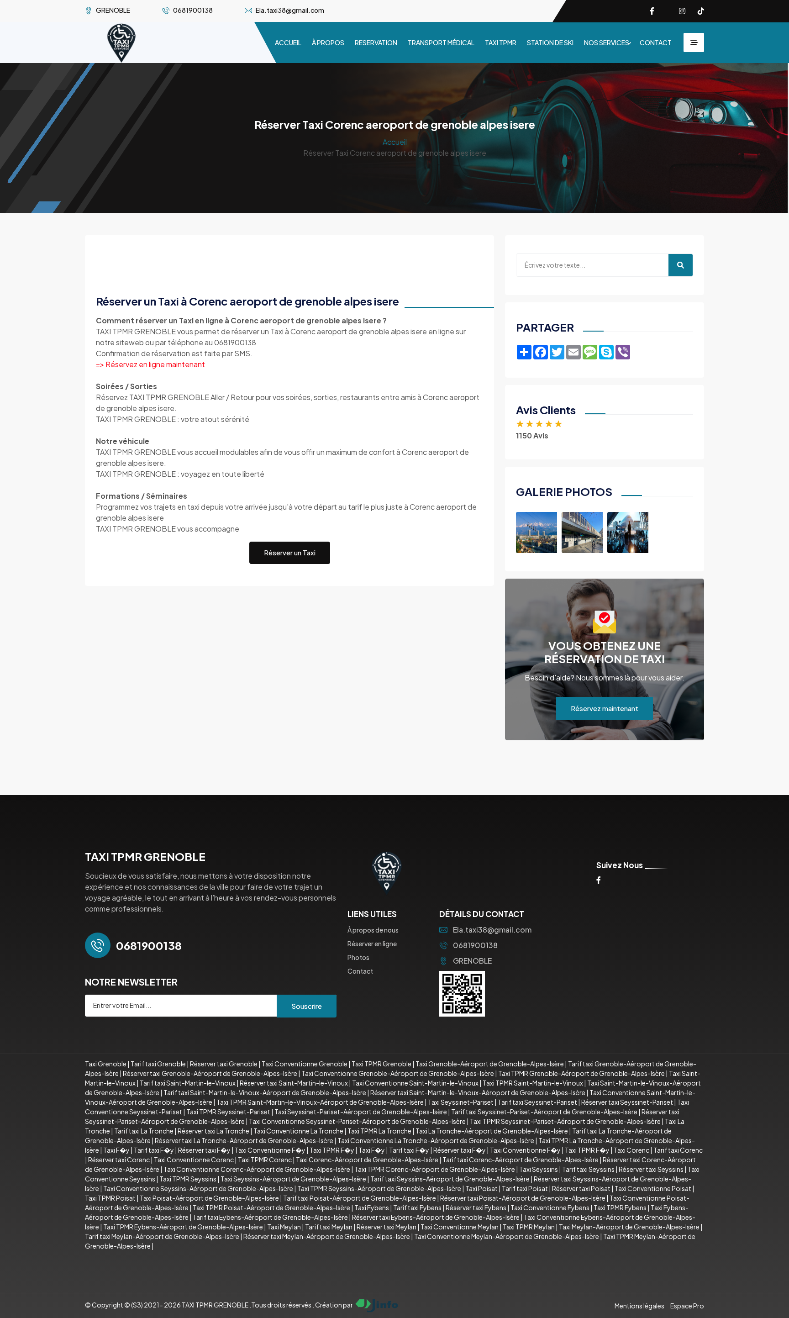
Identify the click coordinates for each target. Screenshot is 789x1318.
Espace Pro (687, 1306)
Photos (358, 957)
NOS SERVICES (606, 42)
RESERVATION (376, 42)
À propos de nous (373, 930)
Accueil (395, 142)
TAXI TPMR (500, 42)
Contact (360, 971)
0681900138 (475, 945)
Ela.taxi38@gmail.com (492, 929)
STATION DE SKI (550, 42)
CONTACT (656, 42)
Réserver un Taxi (290, 552)
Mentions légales (639, 1306)
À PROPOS (328, 42)
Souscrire (306, 1006)
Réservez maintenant (604, 708)
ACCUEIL (288, 42)
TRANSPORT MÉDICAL (441, 42)
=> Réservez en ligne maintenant (150, 364)
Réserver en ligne (372, 943)
